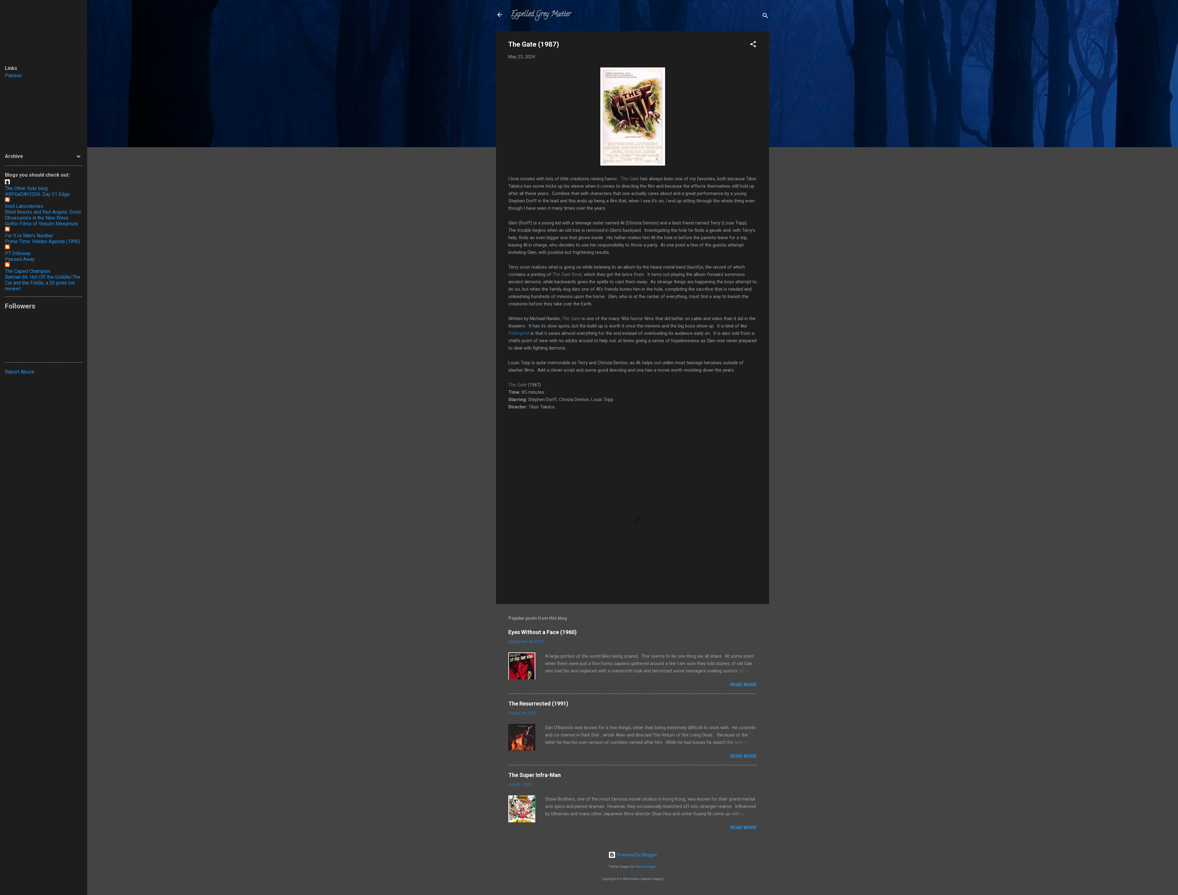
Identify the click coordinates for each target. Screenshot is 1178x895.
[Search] (765, 16)
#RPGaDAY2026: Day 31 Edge (37, 194)
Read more (743, 684)
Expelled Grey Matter (541, 14)
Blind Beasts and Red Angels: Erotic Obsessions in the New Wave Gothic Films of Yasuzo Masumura (43, 218)
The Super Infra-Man (534, 775)
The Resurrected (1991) (538, 703)
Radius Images (646, 867)
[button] (753, 45)
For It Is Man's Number (29, 236)
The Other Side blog (26, 188)
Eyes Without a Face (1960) (542, 632)
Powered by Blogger (636, 855)
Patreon (13, 75)
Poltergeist (518, 333)
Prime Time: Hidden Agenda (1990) (42, 241)
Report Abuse (19, 372)
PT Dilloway (18, 253)
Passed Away (20, 259)
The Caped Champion (27, 271)
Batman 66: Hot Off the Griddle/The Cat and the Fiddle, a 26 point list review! (42, 283)
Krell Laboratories (24, 206)
